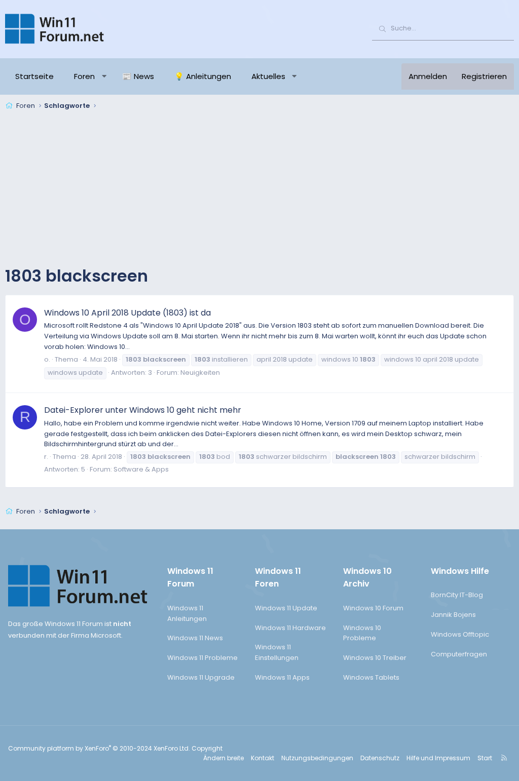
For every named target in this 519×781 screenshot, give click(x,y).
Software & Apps (141, 469)
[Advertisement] (259, 189)
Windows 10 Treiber (374, 657)
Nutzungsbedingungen (317, 758)
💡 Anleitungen (202, 76)
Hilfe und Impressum (438, 758)
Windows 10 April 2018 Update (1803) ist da (127, 313)
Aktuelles (268, 76)
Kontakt (262, 758)
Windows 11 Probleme (202, 657)
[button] (104, 76)
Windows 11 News (195, 638)
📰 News (138, 76)
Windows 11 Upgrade (201, 677)
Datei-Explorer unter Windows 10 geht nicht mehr (142, 410)
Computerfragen (459, 654)
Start (484, 758)
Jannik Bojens (453, 614)
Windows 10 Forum (373, 608)
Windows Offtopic (460, 634)
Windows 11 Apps (282, 677)
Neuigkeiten (200, 372)
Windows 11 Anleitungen (187, 613)
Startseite (34, 76)
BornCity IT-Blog (457, 595)
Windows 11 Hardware (290, 628)
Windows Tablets (371, 677)
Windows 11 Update (286, 608)
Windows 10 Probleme (362, 633)
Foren (84, 76)
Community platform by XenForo (99, 748)
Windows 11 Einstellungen (277, 652)
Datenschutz (379, 758)
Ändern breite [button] (223, 758)
